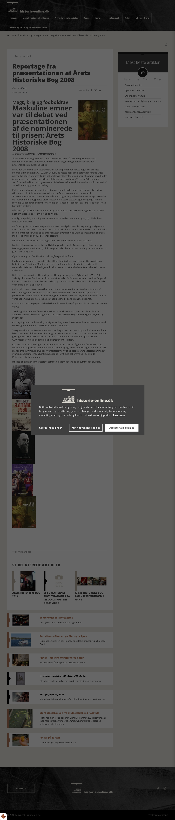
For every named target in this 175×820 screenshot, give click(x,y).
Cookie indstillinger (50, 427)
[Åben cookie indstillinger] (3, 816)
